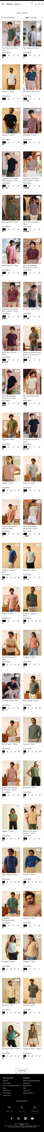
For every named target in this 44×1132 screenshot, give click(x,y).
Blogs (4, 1088)
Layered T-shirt (8, 439)
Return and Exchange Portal (31, 1081)
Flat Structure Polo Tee (10, 49)
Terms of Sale (7, 1093)
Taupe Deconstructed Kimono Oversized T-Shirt (32, 353)
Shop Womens (27, 1086)
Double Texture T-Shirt (9, 571)
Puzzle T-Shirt (29, 744)
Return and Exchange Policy (11, 1086)
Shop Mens (26, 1083)
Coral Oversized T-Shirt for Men (9, 527)
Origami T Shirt (29, 657)
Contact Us (26, 1090)
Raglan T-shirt (8, 483)
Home (19, 13)
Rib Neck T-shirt (29, 135)
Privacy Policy (7, 1083)
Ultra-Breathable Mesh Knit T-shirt (30, 266)
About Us (5, 1081)
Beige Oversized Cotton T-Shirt (30, 832)
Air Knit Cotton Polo (31, 91)
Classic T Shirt (8, 91)
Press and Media (28, 1093)
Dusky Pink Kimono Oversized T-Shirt (9, 789)
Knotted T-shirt (29, 788)
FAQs (24, 1088)
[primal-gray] (39, 4)
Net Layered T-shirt (31, 48)
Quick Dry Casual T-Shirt (31, 223)
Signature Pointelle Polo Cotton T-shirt (10, 179)
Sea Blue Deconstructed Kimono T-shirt (8, 919)
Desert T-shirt (29, 483)
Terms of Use (6, 1090)
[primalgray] (5, 57)
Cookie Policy (7, 1095)
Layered (24, 13)
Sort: (27, 18)
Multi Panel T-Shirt (31, 701)
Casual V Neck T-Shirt (11, 1049)
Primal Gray (13, 4)
